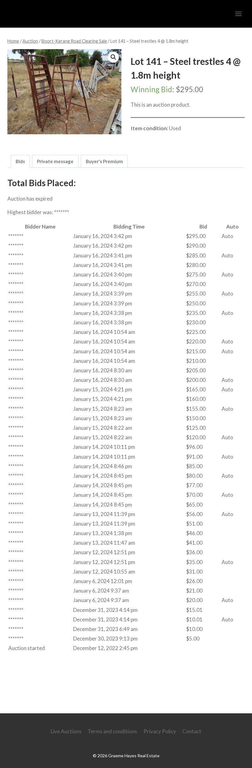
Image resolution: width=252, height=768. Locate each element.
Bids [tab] (20, 161)
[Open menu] (238, 13)
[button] (113, 57)
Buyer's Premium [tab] (104, 161)
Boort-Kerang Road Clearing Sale (176, 141)
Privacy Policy (160, 731)
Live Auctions (66, 731)
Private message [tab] (55, 161)
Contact (191, 731)
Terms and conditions (112, 731)
